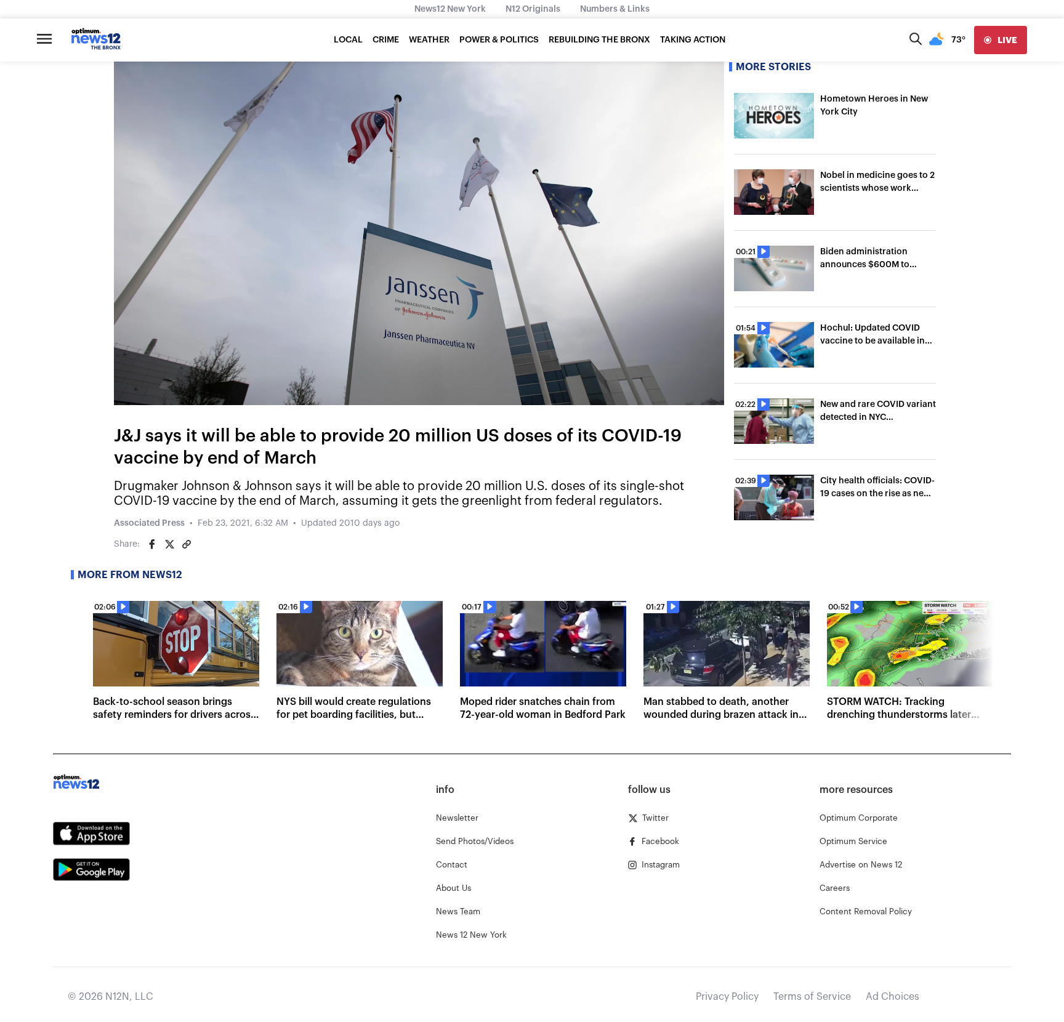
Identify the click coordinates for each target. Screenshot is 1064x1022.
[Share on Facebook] (152, 544)
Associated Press (149, 523)
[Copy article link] (186, 544)
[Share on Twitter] (169, 544)
